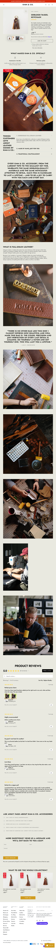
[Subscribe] (52, 910)
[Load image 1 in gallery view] (9, 38)
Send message (10, 858)
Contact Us (5, 910)
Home (32, 11)
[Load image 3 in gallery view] (17, 38)
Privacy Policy (32, 861)
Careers (13, 921)
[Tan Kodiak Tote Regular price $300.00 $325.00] (45, 121)
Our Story (13, 910)
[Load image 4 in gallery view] (22, 38)
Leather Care (22, 919)
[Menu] (3, 4)
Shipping (33, 34)
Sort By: (41, 680)
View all (28, 898)
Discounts (5, 919)
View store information (37, 48)
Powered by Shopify (7, 942)
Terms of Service (42, 861)
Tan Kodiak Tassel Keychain (44, 889)
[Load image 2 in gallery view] (13, 38)
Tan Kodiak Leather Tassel (9, 889)
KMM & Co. (9, 940)
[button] (45, 4)
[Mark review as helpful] (51, 705)
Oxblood (36, 11)
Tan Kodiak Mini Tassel (25, 889)
